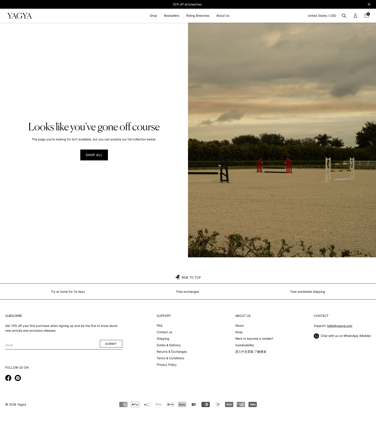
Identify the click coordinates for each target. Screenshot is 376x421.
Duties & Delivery (169, 345)
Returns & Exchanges (172, 351)
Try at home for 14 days (68, 291)
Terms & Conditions (170, 358)
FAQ (160, 325)
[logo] (19, 16)
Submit (111, 343)
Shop (239, 332)
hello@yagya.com (339, 326)
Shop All (94, 155)
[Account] (355, 15)
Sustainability (244, 345)
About (239, 325)
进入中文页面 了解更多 (251, 351)
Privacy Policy (167, 364)
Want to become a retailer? (254, 338)
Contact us (164, 332)
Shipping (163, 338)
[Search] (344, 15)
